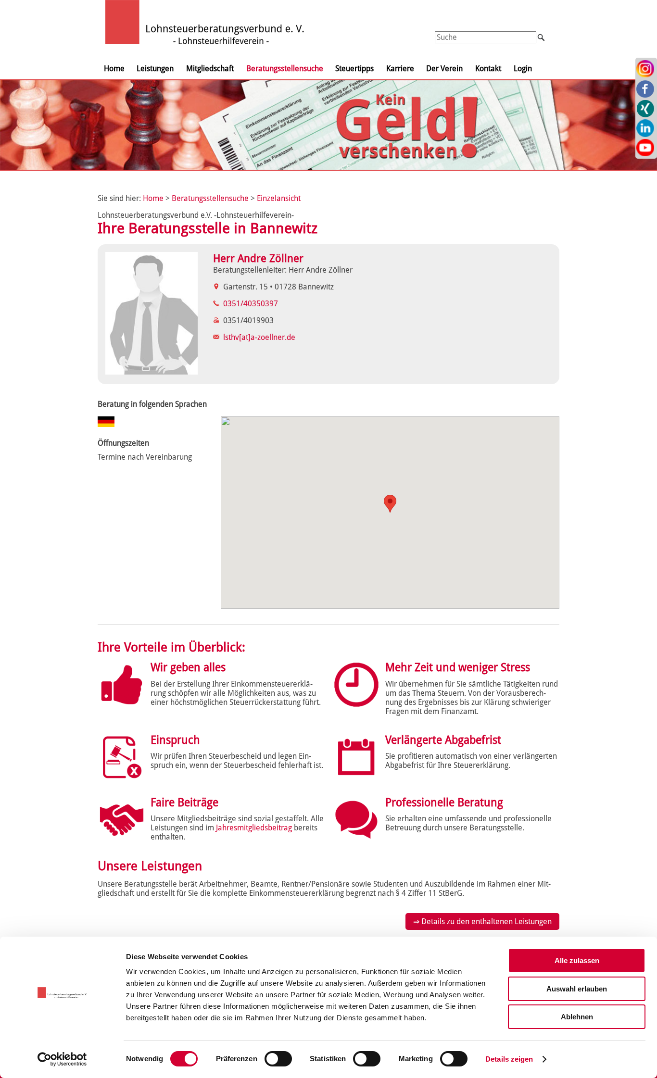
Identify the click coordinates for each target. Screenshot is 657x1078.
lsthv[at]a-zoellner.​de (259, 337)
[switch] (278, 1058)
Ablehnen (577, 1017)
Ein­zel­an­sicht (279, 198)
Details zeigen (509, 1059)
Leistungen (155, 68)
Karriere (400, 68)
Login (523, 68)
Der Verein (444, 68)
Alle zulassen (577, 960)
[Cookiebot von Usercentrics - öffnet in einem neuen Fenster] (62, 1059)
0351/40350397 (250, 303)
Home (114, 68)
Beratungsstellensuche (284, 68)
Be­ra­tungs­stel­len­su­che (210, 198)
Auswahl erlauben (576, 989)
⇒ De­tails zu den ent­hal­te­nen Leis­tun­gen (482, 921)
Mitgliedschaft (210, 68)
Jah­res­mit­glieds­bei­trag (254, 827)
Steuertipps (354, 68)
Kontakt (488, 68)
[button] (390, 504)
